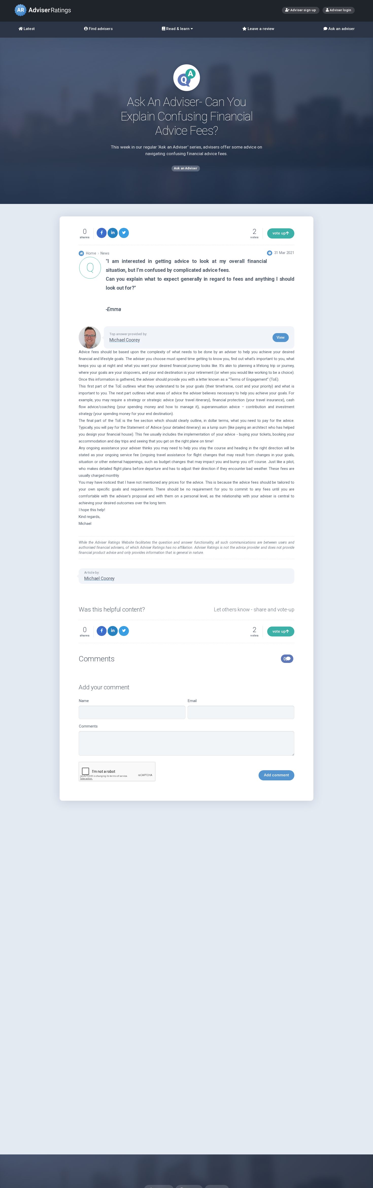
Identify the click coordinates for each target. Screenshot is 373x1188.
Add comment (276, 775)
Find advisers (100, 28)
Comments (88, 726)
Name (84, 701)
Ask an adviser (341, 28)
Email (192, 701)
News (104, 253)
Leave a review (260, 28)
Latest (29, 28)
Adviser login (340, 10)
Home (91, 253)
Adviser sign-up (303, 10)
